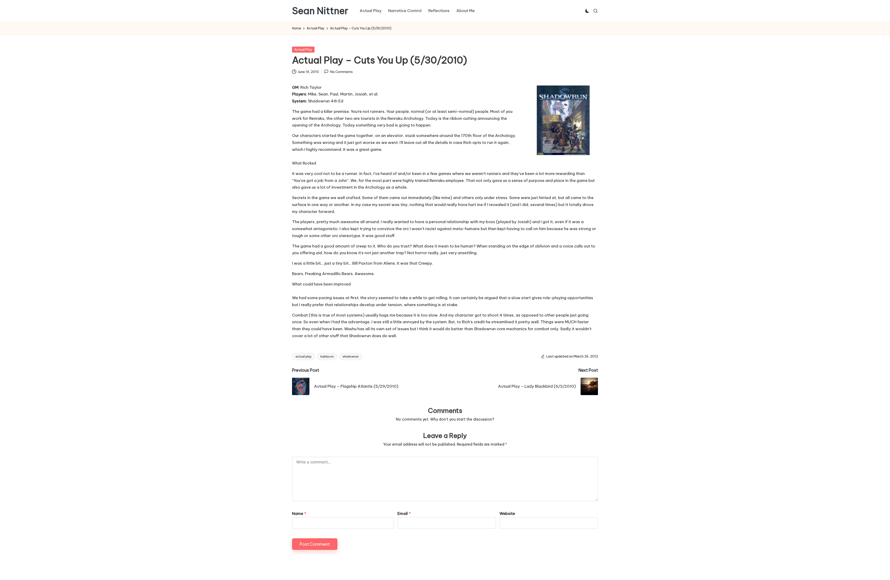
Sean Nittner (320, 11)
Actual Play (303, 50)
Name (299, 513)
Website (507, 513)
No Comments (341, 72)
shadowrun (351, 356)
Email (404, 513)
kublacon (327, 356)
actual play (304, 356)
